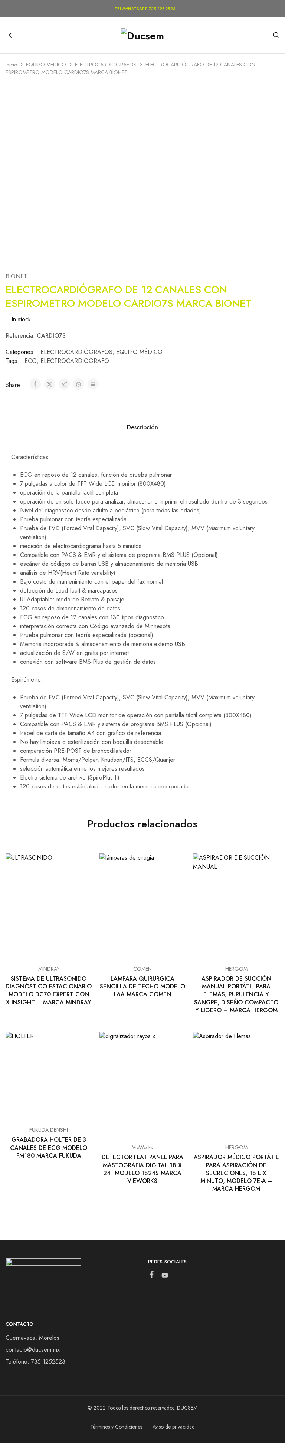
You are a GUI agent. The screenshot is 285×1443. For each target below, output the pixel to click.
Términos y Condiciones (116, 1426)
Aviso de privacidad (174, 1426)
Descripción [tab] (142, 427)
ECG (30, 361)
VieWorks (142, 1147)
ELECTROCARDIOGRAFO (74, 361)
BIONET (16, 276)
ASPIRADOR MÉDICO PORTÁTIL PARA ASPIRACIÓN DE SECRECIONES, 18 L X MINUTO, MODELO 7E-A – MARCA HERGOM (236, 1173)
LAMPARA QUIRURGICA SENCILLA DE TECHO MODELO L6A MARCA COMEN (142, 986)
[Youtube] (164, 1276)
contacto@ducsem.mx (33, 1349)
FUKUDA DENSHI (48, 1130)
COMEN (142, 969)
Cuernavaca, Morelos (32, 1338)
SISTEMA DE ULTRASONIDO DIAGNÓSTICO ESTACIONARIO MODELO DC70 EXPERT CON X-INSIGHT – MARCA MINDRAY (49, 990)
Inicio (11, 64)
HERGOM (236, 969)
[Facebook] (151, 1276)
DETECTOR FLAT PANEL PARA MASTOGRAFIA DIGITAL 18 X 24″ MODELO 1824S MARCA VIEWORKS (142, 1169)
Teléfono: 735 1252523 (35, 1361)
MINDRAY (48, 969)
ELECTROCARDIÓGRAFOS (106, 64)
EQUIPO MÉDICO (46, 64)
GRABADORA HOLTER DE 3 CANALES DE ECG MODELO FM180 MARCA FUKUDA (48, 1147)
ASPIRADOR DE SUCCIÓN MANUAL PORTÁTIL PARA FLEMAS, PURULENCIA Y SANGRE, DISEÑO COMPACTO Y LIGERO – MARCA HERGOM (236, 994)
